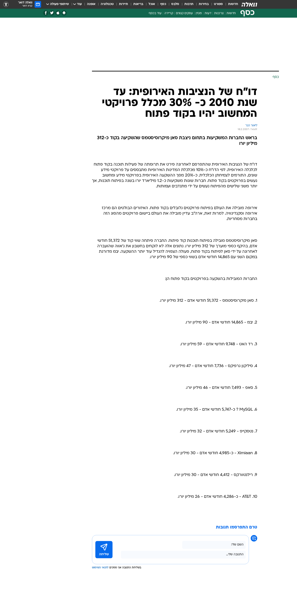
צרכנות (219, 13)
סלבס (175, 4)
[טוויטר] (52, 13)
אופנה (91, 4)
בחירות (204, 4)
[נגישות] (6, 4)
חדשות (233, 4)
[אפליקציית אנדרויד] (64, 13)
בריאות (138, 4)
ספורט (218, 4)
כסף (163, 4)
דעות (208, 13)
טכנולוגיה (107, 4)
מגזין (199, 13)
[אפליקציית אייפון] (58, 13)
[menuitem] (230, 4)
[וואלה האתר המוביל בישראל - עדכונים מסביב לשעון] (249, 4)
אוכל (151, 4)
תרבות (189, 4)
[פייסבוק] (45, 13)
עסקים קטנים (184, 13)
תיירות (123, 4)
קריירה (168, 13)
